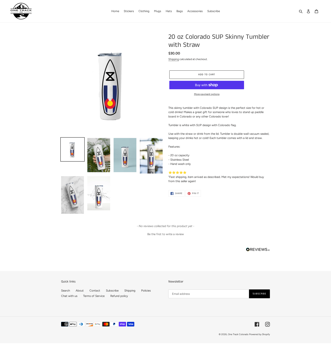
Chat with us (69, 296)
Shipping (173, 59)
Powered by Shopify (259, 334)
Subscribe (112, 290)
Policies (146, 290)
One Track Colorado (238, 334)
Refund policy (119, 296)
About (80, 290)
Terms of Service (94, 296)
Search (65, 290)
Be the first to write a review (165, 234)
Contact (94, 290)
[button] (165, 233)
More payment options (207, 94)
